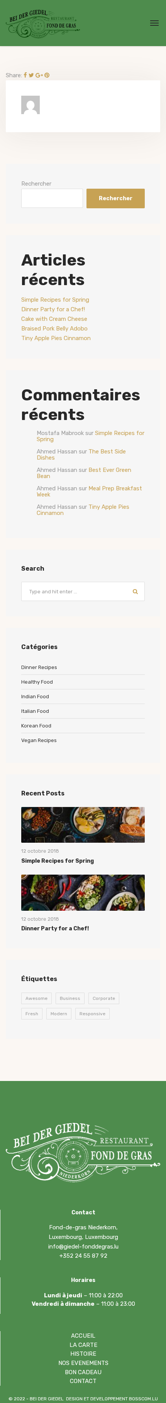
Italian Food (35, 711)
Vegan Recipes (39, 740)
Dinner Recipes (39, 667)
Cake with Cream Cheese (54, 318)
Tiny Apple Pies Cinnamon (56, 338)
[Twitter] (31, 75)
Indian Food (35, 696)
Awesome (36, 998)
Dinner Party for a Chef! (53, 309)
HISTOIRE (83, 1353)
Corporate (104, 998)
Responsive (92, 1013)
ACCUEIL (83, 1335)
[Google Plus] (39, 75)
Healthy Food (37, 682)
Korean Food (36, 726)
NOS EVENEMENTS (83, 1363)
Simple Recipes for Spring (55, 299)
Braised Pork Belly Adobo (54, 328)
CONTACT (83, 1381)
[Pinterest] (46, 75)
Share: (14, 75)
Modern (59, 1013)
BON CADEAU (83, 1372)
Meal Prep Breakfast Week (89, 491)
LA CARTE (83, 1345)
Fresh (31, 1013)
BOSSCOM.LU (143, 1398)
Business (70, 998)
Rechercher (36, 183)
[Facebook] (25, 75)
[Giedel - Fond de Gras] (43, 23)
